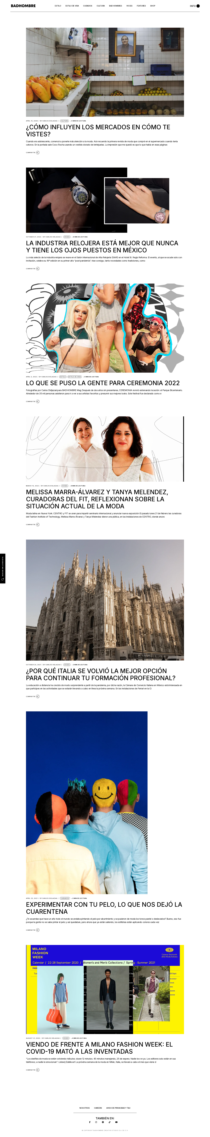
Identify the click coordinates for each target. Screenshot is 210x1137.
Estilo (63, 377)
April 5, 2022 (31, 376)
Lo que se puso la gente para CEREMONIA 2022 (103, 383)
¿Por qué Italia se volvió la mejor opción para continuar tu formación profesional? (100, 674)
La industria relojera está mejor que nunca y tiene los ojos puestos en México (102, 246)
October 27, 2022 (33, 237)
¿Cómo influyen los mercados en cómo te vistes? (98, 130)
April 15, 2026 (32, 121)
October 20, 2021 (33, 664)
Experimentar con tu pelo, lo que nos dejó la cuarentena (104, 908)
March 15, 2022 (32, 486)
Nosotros (84, 1108)
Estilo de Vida (74, 377)
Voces (67, 237)
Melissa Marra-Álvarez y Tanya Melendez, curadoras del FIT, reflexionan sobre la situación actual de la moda (97, 499)
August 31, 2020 (33, 1038)
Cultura (64, 121)
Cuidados (65, 898)
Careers (98, 1108)
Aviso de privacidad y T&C (118, 1108)
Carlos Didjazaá (48, 121)
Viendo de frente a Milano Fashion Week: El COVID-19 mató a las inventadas (99, 1048)
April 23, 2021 (32, 898)
